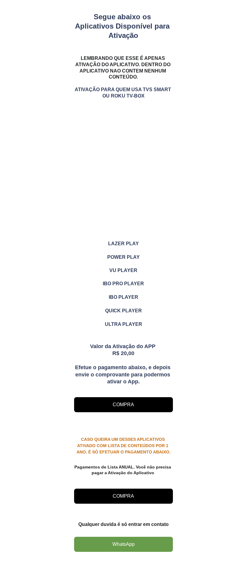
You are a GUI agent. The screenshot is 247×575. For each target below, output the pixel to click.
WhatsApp (123, 544)
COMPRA (123, 404)
